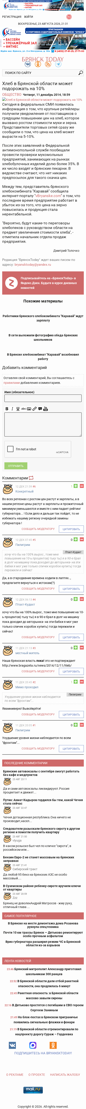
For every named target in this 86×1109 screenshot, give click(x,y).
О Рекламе (14, 1074)
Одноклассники (53, 1045)
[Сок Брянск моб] (43, 40)
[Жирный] (6, 408)
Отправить (16, 466)
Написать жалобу (65, 1074)
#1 (34, 725)
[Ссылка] (34, 408)
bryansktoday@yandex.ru (33, 265)
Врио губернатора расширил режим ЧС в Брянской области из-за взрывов (43, 943)
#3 (34, 648)
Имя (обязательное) (19, 392)
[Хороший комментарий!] (76, 486)
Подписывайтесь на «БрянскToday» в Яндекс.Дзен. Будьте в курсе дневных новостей (49, 283)
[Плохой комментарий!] (82, 486)
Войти (28, 16)
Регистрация (11, 16)
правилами (12, 382)
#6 (34, 486)
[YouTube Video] (45, 408)
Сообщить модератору (38, 529)
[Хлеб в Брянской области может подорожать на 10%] (43, 99)
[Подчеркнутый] (18, 408)
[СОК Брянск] (43, 5)
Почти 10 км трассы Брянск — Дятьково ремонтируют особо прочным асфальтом (43, 934)
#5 (34, 539)
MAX (32, 1045)
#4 (34, 599)
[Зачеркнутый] (23, 408)
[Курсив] (12, 408)
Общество (11, 95)
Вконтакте (12, 1045)
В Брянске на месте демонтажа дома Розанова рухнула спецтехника (43, 925)
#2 (34, 682)
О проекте (36, 1074)
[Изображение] (29, 408)
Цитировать (71, 529)
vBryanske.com (48, 196)
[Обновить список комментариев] (31, 478)
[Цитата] (40, 408)
